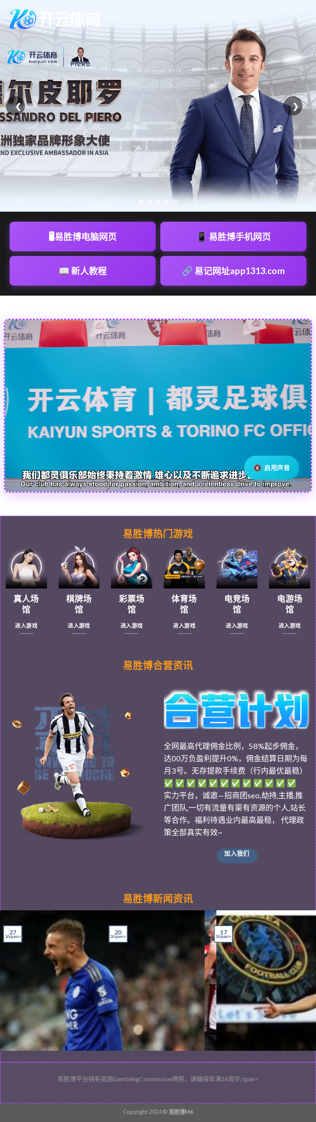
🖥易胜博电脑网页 (83, 236)
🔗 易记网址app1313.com (233, 270)
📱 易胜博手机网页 (233, 236)
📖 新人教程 (83, 270)
